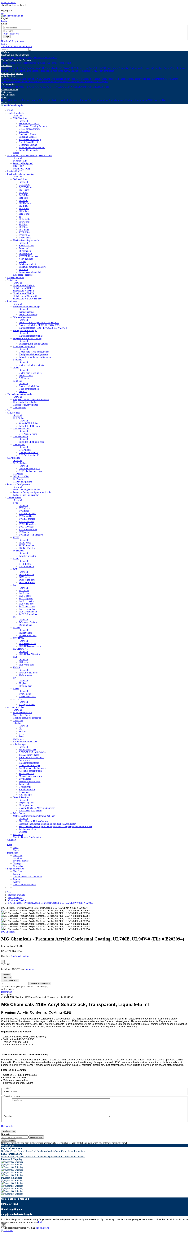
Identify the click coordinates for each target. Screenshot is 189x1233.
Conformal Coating (28, 145)
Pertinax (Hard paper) (23, 163)
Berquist (67, 63)
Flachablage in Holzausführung (33, 821)
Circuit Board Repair (28, 142)
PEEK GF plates (27, 548)
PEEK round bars (27, 545)
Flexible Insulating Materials (29, 57)
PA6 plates (24, 590)
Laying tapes (25, 778)
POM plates (24, 577)
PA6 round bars (26, 603)
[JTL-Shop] (7, 1230)
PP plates (23, 683)
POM (31, 86)
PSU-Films (24, 229)
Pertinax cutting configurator (26, 489)
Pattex (22, 736)
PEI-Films (23, 206)
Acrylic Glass (102, 86)
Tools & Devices (56, 100)
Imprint (16, 879)
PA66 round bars (27, 606)
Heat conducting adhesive (25, 402)
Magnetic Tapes (164, 79)
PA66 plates (24, 593)
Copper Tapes (39, 81)
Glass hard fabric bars (29, 389)
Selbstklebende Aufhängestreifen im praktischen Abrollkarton (47, 824)
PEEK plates (25, 542)
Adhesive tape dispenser (30, 810)
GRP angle (18, 479)
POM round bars (27, 580)
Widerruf (17, 882)
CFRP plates (19, 444)
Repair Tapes (68, 81)
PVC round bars (26, 516)
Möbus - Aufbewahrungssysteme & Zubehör (34, 816)
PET (78, 86)
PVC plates (24, 508)
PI (20, 216)
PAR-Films (24, 195)
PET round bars (26, 664)
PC (38, 86)
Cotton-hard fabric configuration (34, 351)
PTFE (25, 86)
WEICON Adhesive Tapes (31, 757)
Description (6, 992)
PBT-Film (23, 198)
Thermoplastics (8, 84)
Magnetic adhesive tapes (30, 776)
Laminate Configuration (24, 346)
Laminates (12, 301)
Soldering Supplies (27, 137)
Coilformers (82, 100)
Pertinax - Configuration (18, 484)
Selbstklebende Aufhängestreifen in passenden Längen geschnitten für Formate (55, 826)
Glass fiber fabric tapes (29, 765)
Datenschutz (7, 1126)
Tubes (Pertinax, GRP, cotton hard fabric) (95, 71)
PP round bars (25, 686)
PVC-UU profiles (27, 524)
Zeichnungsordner (27, 829)
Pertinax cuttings (26, 312)
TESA (4, 79)
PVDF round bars (27, 696)
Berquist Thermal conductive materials (31, 399)
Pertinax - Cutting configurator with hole (32, 492)
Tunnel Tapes (26, 81)
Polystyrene (17, 86)
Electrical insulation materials (20, 174)
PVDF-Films (25, 237)
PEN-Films (24, 208)
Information (12, 852)
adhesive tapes (19, 744)
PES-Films (24, 211)
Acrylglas (17, 699)
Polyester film (25, 253)
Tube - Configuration (30, 68)
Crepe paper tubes (9, 89)
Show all (17, 115)
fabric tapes (24, 760)
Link (40, 1222)
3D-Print (5, 52)
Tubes (16, 367)
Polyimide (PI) (20, 160)
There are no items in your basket (16, 46)
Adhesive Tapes (8, 76)
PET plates (24, 662)
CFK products (13, 412)
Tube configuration (22, 317)
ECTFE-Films (25, 187)
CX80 (10, 110)
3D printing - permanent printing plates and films (29, 155)
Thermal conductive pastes (25, 404)
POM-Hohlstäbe (26, 574)
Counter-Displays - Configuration (132, 100)
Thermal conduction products (20, 394)
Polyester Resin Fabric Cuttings (27, 338)
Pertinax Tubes (26, 375)
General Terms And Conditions (27, 876)
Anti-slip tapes (25, 794)
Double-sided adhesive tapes (32, 768)
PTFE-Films (24, 232)
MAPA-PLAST (14, 171)
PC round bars (25, 625)
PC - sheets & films (28, 622)
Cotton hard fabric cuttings (31, 365)
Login (7, 37)
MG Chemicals (8, 94)
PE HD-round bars (27, 635)
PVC (3, 86)
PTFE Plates (25, 564)
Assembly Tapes (132, 79)
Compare (6, 977)
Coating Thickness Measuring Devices (37, 808)
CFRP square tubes (22, 428)
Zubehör (23, 832)
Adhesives (93, 100)
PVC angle (24, 532)
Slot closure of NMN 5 (23, 290)
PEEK (9, 86)
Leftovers (17, 359)
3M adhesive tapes (27, 749)
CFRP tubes (18, 418)
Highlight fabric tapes (29, 763)
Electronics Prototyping (30, 139)
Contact (16, 850)
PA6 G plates (25, 595)
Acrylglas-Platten (27, 704)
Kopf (9, 845)
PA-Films (23, 192)
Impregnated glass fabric (30, 272)
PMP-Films (24, 221)
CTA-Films (24, 184)
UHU (21, 733)
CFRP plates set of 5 (28, 452)
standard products (15, 113)
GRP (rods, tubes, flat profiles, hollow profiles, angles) (127, 68)
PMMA (84, 86)
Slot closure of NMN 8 (23, 293)
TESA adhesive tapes (29, 755)
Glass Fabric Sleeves (11, 100)
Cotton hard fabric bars (29, 386)
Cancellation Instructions (24, 884)
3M (47, 79)
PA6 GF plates (26, 598)
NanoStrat (17, 855)
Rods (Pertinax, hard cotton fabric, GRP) (57, 71)
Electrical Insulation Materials (15, 55)
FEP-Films (24, 190)
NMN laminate (26, 259)
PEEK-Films (25, 203)
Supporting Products (107, 100)
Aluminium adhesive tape (25, 741)
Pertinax (23, 391)
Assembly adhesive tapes (30, 771)
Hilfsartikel (18, 834)
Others (4, 97)
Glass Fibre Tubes (21, 715)
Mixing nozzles (26, 805)
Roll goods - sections (22, 275)
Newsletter (18, 866)
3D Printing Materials (29, 123)
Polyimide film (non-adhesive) (33, 267)
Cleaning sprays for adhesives (27, 717)
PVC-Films (24, 235)
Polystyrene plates (27, 556)
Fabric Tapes (55, 79)
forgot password (11, 33)
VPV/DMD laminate (28, 256)
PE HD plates (25, 633)
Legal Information (15, 868)
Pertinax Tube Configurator (26, 495)
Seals (9, 410)
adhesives (17, 723)
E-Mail (7, 1091)
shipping (30, 969)
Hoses (16, 152)
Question (8, 1116)
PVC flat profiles (27, 519)
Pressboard (24, 248)
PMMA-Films (25, 219)
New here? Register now (12, 41)
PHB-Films (24, 213)
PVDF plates (25, 694)
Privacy (16, 874)
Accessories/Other (15, 707)
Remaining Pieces (29, 71)
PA (35, 86)
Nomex (22, 261)
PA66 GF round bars (28, 614)
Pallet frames (19, 813)
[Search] (29, 50)
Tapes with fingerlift (98, 81)
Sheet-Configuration (10, 68)
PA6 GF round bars (28, 611)
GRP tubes (24, 378)
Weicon (22, 731)
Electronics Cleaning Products (33, 126)
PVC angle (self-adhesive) (31, 534)
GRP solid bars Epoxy (29, 468)
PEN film (23, 269)
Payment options (20, 860)
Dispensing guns (26, 802)
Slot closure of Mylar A (24, 285)
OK (3, 1225)
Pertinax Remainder (28, 314)
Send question (8, 1131)
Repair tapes (24, 792)
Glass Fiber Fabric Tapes (94, 79)
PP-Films (23, 224)
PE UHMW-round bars (30, 646)
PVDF (93, 86)
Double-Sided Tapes (115, 79)
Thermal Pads (56, 63)
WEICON (41, 79)
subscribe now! (36, 1137)
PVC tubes (24, 511)
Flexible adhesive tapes (29, 781)
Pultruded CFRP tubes (29, 426)
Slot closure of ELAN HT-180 (27, 298)
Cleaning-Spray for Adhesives (35, 100)
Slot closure (6, 92)
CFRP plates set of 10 (29, 455)
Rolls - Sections (49, 57)
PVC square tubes (27, 513)
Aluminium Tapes (54, 81)
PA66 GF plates (26, 601)
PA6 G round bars (27, 609)
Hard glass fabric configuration (33, 354)
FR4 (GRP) (18, 166)
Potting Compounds (28, 150)
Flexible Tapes (13, 81)
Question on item (10, 981)
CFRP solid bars (20, 436)
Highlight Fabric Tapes (72, 79)
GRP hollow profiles (22, 481)
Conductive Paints (27, 134)
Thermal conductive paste (13, 63)
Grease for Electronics (29, 129)
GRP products (13, 458)
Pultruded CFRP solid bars (31, 442)
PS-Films (23, 227)
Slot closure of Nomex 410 (25, 296)
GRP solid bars (20, 463)
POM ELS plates (27, 582)
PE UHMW (18, 638)
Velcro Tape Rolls (148, 79)
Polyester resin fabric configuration (35, 357)
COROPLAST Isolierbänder (32, 752)
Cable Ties (167, 100)
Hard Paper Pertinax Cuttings (26, 306)
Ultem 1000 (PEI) (21, 168)
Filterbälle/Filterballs (22, 712)
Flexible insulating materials (26, 240)
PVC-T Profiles (26, 527)
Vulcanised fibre (26, 245)
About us (17, 858)
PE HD (43, 86)
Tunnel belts (24, 784)
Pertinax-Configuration (12, 73)
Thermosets (6, 65)
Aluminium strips (27, 789)
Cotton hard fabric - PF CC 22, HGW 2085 (39, 325)
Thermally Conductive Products (16, 60)
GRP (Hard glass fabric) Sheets (54, 68)
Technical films (20, 179)
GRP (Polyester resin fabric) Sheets (85, 68)
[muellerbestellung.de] (12, 15)
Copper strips (25, 786)
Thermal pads (19, 407)
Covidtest (11, 840)
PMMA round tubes (28, 672)
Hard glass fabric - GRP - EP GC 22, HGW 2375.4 (43, 328)
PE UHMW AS (54, 86)
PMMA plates (25, 675)
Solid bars (17, 381)
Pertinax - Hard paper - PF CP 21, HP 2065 (39, 322)
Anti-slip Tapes (82, 81)
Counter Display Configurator (27, 837)
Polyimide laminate (28, 264)
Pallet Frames (70, 100)
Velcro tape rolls (26, 773)
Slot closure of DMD (23, 288)
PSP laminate (25, 251)
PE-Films (23, 200)
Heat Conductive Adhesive (37, 63)
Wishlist (6, 974)
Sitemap (17, 863)
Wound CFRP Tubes (28, 423)
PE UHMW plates (27, 643)
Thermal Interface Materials (32, 147)
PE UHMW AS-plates (29, 654)
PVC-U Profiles (26, 521)
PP (89, 86)
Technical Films (8, 57)
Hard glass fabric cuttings (25, 330)
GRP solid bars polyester (30, 471)
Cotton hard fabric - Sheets (164, 68)
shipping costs (42, 1228)
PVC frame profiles (28, 529)
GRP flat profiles (21, 476)
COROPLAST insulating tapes (21, 79)
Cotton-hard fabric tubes (30, 373)
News (4, 102)
